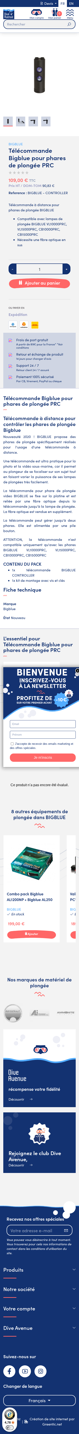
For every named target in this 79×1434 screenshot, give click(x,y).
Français (38, 1400)
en (71, 3)
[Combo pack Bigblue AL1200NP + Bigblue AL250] (32, 888)
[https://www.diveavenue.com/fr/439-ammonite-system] (66, 1013)
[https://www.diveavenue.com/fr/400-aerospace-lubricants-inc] (39, 1013)
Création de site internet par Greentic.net (52, 1421)
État (6, 617)
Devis (48, 3)
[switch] (10, 1427)
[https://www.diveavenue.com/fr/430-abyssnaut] (13, 1013)
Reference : (18, 192)
